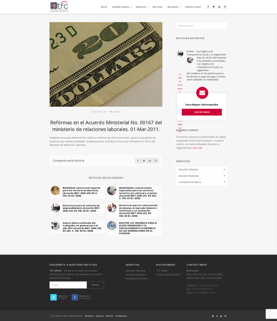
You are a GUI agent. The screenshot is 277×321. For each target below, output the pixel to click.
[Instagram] (224, 6)
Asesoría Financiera (189, 175)
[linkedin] (149, 160)
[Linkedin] (219, 6)
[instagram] (155, 160)
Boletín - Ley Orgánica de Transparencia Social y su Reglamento (206, 53)
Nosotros (89, 316)
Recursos (173, 6)
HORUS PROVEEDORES (168, 274)
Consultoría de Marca (190, 182)
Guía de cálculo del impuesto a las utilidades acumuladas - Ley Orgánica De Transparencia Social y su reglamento (212, 64)
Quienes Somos (120, 6)
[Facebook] (208, 6)
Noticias (158, 6)
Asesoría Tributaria (188, 169)
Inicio (104, 6)
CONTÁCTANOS (202, 112)
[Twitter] (213, 6)
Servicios (141, 6)
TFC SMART (162, 270)
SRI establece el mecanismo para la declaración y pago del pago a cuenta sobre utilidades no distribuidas (206, 76)
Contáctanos (193, 6)
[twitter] (144, 160)
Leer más (197, 147)
